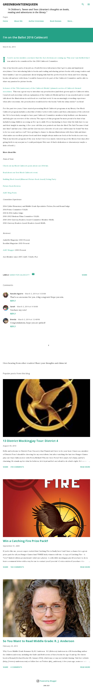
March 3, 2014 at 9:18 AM (27, 306)
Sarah (12, 306)
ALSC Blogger (8, 250)
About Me (18, 21)
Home (5, 21)
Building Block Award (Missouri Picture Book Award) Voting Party (29, 179)
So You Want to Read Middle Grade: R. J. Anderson (38, 641)
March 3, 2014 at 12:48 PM (29, 319)
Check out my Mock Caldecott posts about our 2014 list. (25, 166)
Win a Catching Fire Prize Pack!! (25, 541)
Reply (13, 300)
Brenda (13, 319)
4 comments (16, 667)
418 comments (17, 467)
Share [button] (84, 275)
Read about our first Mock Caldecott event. (20, 172)
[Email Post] (33, 275)
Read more (85, 467)
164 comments (17, 567)
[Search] (82, 4)
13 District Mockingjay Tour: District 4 (30, 441)
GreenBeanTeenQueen (20, 4)
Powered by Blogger (48, 681)
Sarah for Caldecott (20, 275)
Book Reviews (55, 21)
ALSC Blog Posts (10, 193)
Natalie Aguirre (16, 293)
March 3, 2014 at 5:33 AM (35, 293)
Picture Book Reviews (12, 186)
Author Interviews (36, 21)
